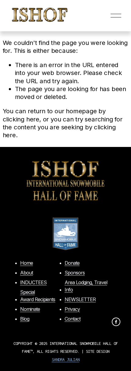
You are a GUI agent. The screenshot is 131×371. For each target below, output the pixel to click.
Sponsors (75, 273)
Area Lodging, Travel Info (86, 286)
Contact (72, 319)
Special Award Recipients (37, 295)
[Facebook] (116, 322)
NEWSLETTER (80, 299)
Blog (24, 319)
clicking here (21, 119)
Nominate (30, 309)
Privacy (72, 309)
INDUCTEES (33, 282)
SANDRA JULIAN (66, 359)
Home (26, 263)
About (26, 273)
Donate (72, 263)
